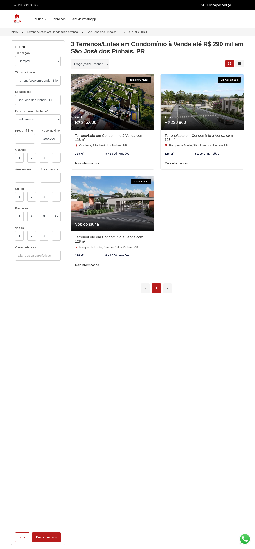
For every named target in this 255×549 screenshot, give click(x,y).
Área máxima (49, 169)
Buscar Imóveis (46, 537)
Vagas (19, 228)
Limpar (22, 537)
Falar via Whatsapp (83, 19)
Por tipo (38, 19)
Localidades (23, 91)
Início (14, 32)
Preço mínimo (24, 130)
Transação (22, 53)
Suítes (19, 188)
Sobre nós (59, 19)
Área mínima (23, 169)
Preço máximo (50, 130)
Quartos (20, 149)
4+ (56, 157)
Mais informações (87, 163)
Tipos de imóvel (25, 72)
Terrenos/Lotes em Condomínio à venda (52, 32)
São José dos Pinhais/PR (103, 32)
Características (25, 247)
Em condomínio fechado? (32, 111)
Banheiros (22, 208)
